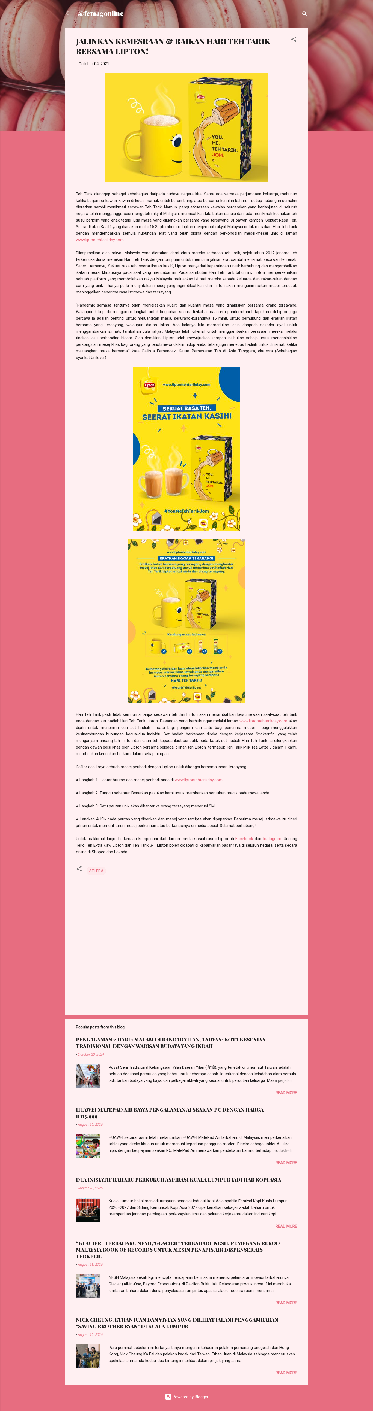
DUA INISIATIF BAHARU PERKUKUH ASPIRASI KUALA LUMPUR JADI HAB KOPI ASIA (178, 1179)
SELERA (96, 870)
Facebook (244, 838)
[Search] (304, 15)
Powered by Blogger (189, 1396)
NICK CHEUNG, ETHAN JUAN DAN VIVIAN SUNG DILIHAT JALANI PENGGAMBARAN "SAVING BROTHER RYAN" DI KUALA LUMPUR (177, 1323)
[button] (294, 40)
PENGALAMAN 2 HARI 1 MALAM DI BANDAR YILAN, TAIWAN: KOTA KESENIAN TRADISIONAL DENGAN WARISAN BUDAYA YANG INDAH (171, 1042)
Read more (286, 1092)
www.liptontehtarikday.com (100, 239)
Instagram (272, 838)
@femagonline (100, 13)
